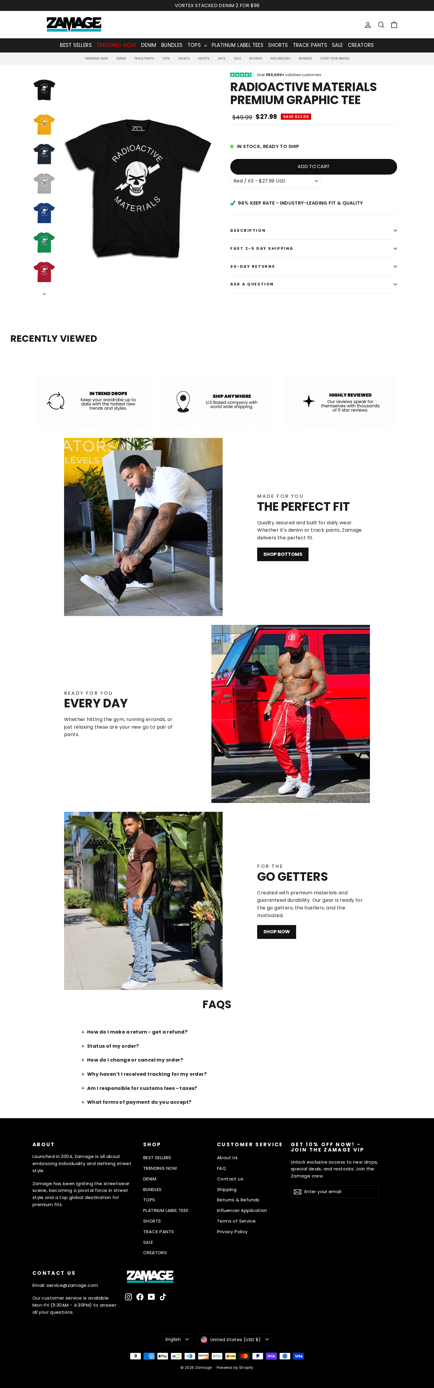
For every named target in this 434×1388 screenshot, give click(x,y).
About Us (227, 1157)
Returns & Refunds (238, 1200)
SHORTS (278, 45)
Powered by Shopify (235, 1367)
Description (248, 230)
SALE (337, 45)
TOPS (195, 45)
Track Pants (144, 58)
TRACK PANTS (310, 45)
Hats (222, 58)
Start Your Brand (334, 58)
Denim (121, 58)
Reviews (255, 58)
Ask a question (252, 284)
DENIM (148, 45)
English (173, 1339)
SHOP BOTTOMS (282, 554)
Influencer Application (242, 1210)
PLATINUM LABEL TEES (238, 45)
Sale (237, 58)
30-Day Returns (252, 266)
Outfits (204, 58)
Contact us (230, 1179)
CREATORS (361, 45)
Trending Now (96, 58)
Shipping (226, 1189)
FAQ (221, 1168)
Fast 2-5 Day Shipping (262, 248)
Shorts (184, 58)
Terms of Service (236, 1221)
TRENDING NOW (116, 45)
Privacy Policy (232, 1231)
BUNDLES (172, 45)
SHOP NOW (276, 931)
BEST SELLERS (76, 45)
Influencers (280, 58)
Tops (166, 58)
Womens (305, 58)
